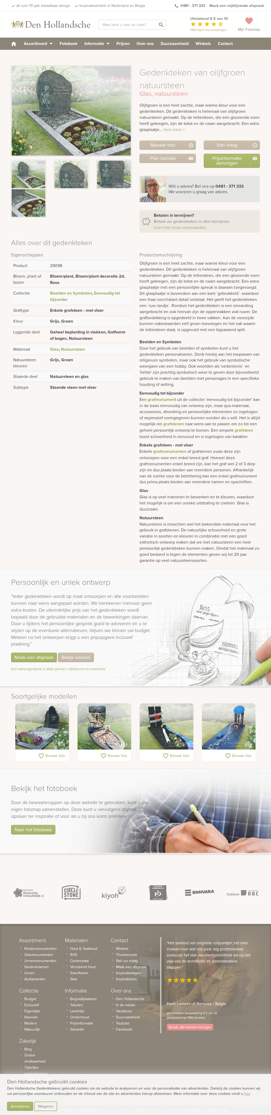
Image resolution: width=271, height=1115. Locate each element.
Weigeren (45, 1106)
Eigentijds (32, 1011)
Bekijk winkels (76, 657)
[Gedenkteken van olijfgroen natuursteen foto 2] (71, 174)
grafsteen (244, 430)
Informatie (94, 43)
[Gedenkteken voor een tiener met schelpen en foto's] (104, 726)
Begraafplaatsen (83, 998)
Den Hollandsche (130, 998)
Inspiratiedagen (128, 973)
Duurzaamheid (175, 43)
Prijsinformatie (81, 1023)
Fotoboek (69, 43)
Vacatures (124, 1011)
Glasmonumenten (38, 954)
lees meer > (174, 129)
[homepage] (13, 43)
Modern (30, 1023)
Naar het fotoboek (33, 829)
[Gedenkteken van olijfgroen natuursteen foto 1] (28, 174)
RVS (73, 954)
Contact (225, 43)
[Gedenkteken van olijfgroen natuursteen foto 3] (114, 174)
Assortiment (36, 43)
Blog (28, 1049)
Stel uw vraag (127, 960)
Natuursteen (73, 349)
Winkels (203, 43)
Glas (54, 349)
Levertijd (77, 1011)
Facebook (124, 1029)
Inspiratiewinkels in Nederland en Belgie (112, 5)
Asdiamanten (35, 979)
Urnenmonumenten (40, 960)
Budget (30, 998)
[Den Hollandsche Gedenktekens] (51, 24)
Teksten (76, 1005)
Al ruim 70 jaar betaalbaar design (43, 5)
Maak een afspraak (34, 657)
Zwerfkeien (79, 973)
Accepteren (20, 1106)
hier (247, 1093)
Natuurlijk (32, 1029)
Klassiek (31, 1017)
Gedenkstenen (36, 966)
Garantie (77, 1029)
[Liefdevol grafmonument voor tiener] (166, 726)
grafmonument (162, 399)
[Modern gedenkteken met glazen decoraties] (229, 726)
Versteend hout (83, 966)
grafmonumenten (169, 451)
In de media (125, 1005)
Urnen (29, 973)
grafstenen (173, 424)
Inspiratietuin (126, 979)
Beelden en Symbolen (71, 293)
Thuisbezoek (126, 954)
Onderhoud (79, 1017)
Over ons (145, 43)
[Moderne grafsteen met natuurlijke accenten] (42, 726)
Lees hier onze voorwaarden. (180, 227)
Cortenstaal (79, 960)
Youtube (122, 1023)
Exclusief (31, 1005)
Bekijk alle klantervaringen (190, 1027)
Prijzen (123, 43)
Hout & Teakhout (83, 948)
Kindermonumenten (40, 948)
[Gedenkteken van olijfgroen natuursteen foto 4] (28, 203)
